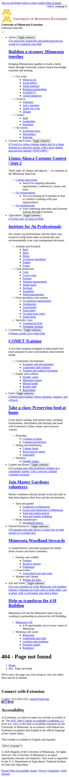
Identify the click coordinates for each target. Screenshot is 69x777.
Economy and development (38, 364)
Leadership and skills (34, 638)
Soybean (27, 288)
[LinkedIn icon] (12, 702)
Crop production (25, 268)
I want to (20, 98)
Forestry (27, 560)
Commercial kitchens (34, 441)
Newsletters (29, 134)
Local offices (30, 82)
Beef (25, 249)
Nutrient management (35, 281)
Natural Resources (19, 526)
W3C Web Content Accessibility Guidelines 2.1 (37, 720)
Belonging (28, 635)
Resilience (28, 647)
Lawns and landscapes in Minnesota (43, 509)
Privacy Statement (49, 770)
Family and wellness (27, 373)
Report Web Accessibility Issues (19, 770)
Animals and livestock (28, 246)
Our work (21, 76)
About (12, 37)
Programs (28, 124)
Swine (26, 265)
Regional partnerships (35, 89)
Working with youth (27, 631)
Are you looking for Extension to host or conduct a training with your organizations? (44, 199)
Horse (26, 256)
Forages (27, 278)
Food (11, 393)
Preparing (21, 435)
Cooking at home (32, 438)
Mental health (30, 383)
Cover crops (29, 275)
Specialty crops (24, 320)
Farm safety (29, 310)
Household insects (33, 522)
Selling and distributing (28, 445)
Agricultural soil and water (37, 573)
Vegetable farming (33, 326)
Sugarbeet (28, 291)
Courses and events (26, 179)
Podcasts (27, 137)
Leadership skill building (36, 367)
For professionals (25, 205)
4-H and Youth (17, 583)
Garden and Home (19, 464)
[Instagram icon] (9, 702)
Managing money (32, 380)
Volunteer (28, 102)
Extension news (31, 130)
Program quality (32, 644)
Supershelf (28, 454)
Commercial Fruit (32, 323)
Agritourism (29, 304)
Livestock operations (34, 259)
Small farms (29, 316)
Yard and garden (25, 503)
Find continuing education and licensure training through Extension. (45, 210)
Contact (20, 114)
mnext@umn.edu (39, 698)
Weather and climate (27, 576)
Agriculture (15, 215)
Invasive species (32, 563)
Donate (27, 111)
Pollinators (28, 566)
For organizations (25, 192)
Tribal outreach (31, 86)
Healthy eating (31, 461)
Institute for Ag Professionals (34, 226)
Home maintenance (26, 519)
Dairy (26, 252)
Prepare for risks (32, 579)
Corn (25, 272)
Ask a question (31, 105)
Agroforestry (30, 307)
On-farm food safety (34, 313)
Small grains (29, 284)
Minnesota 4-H (24, 622)
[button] (38, 44)
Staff (25, 118)
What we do (29, 79)
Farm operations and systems (32, 297)
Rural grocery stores (34, 451)
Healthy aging (30, 377)
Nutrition (21, 458)
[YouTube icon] (6, 702)
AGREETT (29, 92)
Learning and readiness (35, 641)
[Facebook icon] (3, 702)
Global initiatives (32, 95)
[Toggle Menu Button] (2, 32)
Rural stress (29, 389)
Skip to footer (53, 2)
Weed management (33, 294)
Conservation (23, 570)
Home (11, 665)
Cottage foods (30, 448)
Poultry (27, 262)
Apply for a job (31, 108)
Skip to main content (34, 2)
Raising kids (29, 386)
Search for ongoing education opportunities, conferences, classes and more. (44, 186)
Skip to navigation (11, 2)
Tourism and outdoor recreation (40, 370)
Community (15, 329)
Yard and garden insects (36, 513)
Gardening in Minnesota (36, 506)
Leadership (29, 121)
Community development (30, 361)
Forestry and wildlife (27, 557)
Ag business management (37, 300)
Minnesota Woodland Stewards (36, 540)
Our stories (22, 127)
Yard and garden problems (37, 516)
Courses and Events (19, 140)
